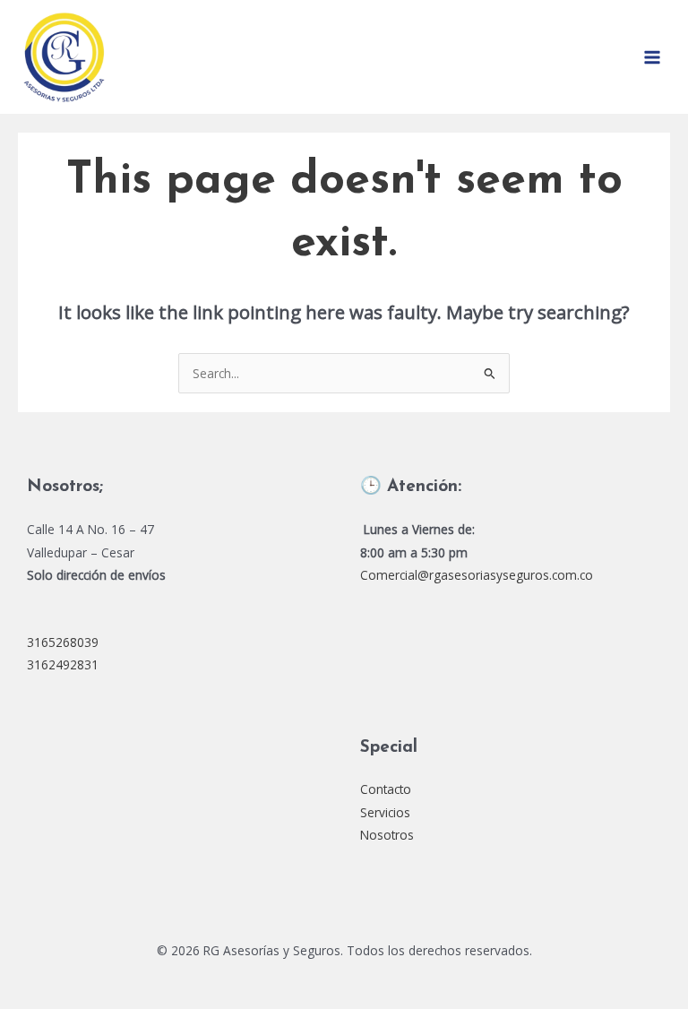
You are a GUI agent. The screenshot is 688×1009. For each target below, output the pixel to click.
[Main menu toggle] (652, 57)
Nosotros (387, 834)
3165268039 (63, 642)
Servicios (385, 812)
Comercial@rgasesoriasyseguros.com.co (476, 574)
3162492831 (63, 664)
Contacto (385, 789)
